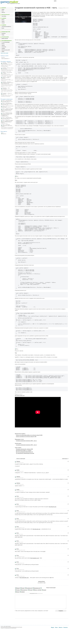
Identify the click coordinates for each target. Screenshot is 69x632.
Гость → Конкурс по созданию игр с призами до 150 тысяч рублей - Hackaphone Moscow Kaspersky (7, 110)
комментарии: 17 (65, 458)
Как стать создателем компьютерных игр (24, 451)
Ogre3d (3, 21)
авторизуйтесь (41, 581)
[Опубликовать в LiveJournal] (60, 430)
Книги (3, 10)
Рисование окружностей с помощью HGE (24, 449)
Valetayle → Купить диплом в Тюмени (7, 74)
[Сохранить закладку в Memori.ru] (62, 430)
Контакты (66, 627)
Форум (3, 9)
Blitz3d (3, 19)
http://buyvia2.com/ (36, 529)
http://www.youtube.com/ (20, 395)
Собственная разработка (6, 26)
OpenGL (3, 45)
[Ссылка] (44, 590)
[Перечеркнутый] (36, 588)
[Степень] (17, 590)
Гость (18, 496)
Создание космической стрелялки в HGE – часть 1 (26, 440)
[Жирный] (17, 588)
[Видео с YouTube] (37, 590)
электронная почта (36, 593)
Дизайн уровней (5, 38)
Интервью (4, 33)
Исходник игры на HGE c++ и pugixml (23, 450)
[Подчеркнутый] (28, 588)
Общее (3, 34)
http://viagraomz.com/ (34, 558)
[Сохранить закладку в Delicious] (55, 430)
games (9, 2)
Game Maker (4, 16)
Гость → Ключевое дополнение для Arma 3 (7, 107)
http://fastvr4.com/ (52, 506)
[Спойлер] (22, 592)
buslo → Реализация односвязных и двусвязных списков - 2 (7, 126)
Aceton (18, 469)
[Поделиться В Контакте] (65, 430)
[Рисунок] (30, 590)
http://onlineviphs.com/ (24, 577)
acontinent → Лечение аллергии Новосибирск (7, 70)
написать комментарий (20, 458)
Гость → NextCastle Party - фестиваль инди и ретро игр (6, 101)
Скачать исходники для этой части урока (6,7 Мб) (26, 436)
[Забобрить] (54, 430)
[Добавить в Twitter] (64, 430)
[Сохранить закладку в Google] (57, 430)
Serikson (18, 461)
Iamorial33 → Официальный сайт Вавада (7, 64)
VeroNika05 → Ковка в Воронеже (7, 90)
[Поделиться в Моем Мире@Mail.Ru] (61, 430)
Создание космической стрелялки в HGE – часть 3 (26, 444)
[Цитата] (17, 592)
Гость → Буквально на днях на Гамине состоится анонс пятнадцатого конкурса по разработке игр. (6, 115)
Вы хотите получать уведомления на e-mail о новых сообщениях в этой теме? (32, 610)
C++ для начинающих (6, 42)
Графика (3, 48)
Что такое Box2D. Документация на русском (25, 453)
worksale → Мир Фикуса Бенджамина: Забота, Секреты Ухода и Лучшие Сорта (7, 84)
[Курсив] (22, 588)
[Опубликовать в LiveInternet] (58, 430)
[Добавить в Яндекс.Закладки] (67, 430)
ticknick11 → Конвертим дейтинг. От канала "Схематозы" (7, 78)
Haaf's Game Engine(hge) (6, 29)
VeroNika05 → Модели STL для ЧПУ (7, 95)
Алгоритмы (4, 46)
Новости (3, 12)
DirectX (3, 43)
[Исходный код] (23, 590)
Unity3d (3, 22)
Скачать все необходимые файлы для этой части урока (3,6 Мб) (29, 435)
